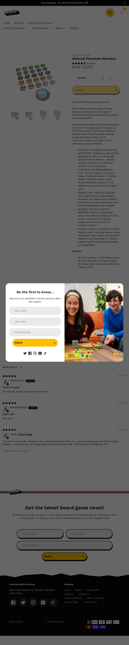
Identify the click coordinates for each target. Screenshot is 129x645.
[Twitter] (25, 353)
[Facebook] (30, 353)
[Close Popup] (119, 287)
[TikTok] (45, 353)
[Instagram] (35, 353)
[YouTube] (40, 353)
